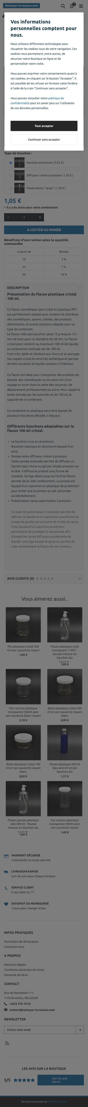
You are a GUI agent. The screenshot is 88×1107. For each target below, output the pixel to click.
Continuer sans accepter (44, 139)
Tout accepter (44, 126)
